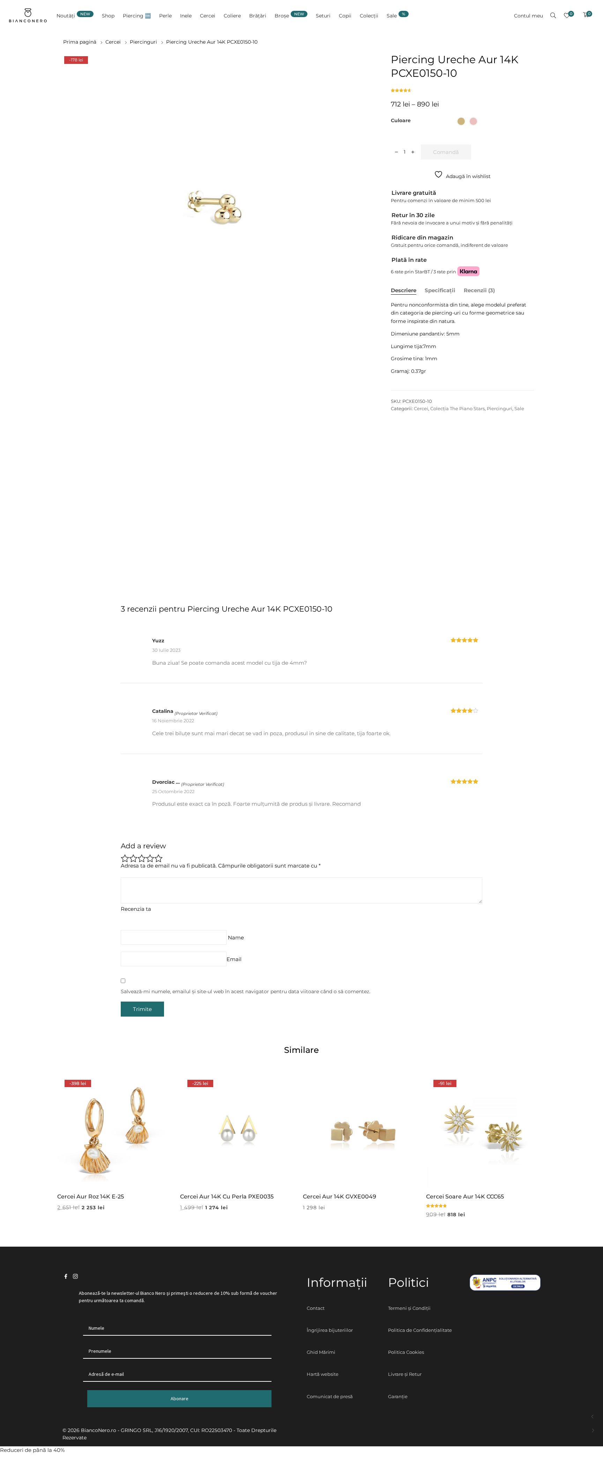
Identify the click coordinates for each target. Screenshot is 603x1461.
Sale (519, 408)
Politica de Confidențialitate (420, 1330)
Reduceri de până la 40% (32, 1450)
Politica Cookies (406, 1352)
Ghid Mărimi (321, 1352)
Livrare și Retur (405, 1374)
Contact (316, 1308)
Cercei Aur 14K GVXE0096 (593, 1416)
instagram (75, 1276)
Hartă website (322, 1374)
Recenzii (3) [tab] (479, 290)
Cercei (113, 42)
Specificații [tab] (440, 290)
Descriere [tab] (403, 290)
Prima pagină (79, 42)
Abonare (179, 1398)
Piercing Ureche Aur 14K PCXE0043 (593, 1430)
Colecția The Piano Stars (457, 408)
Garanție (398, 1396)
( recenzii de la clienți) (402, 88)
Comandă (446, 152)
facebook (65, 1276)
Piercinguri (143, 42)
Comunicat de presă (330, 1396)
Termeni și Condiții (409, 1308)
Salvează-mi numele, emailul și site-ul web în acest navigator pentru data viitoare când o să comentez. (245, 991)
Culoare (401, 120)
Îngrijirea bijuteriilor (330, 1330)
